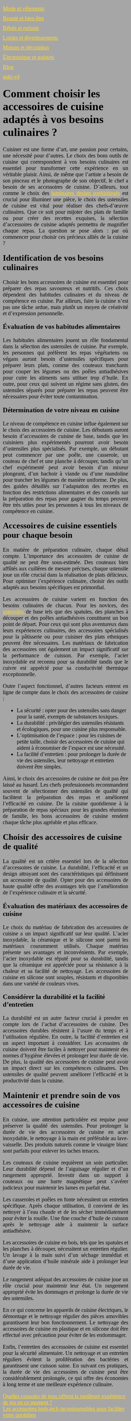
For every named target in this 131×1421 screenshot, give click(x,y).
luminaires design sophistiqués (85, 193)
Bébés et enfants (21, 28)
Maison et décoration (26, 47)
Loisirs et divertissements (30, 38)
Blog (8, 67)
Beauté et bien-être (23, 18)
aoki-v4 (11, 77)
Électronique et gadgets (28, 57)
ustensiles (14, 612)
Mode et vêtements (23, 8)
